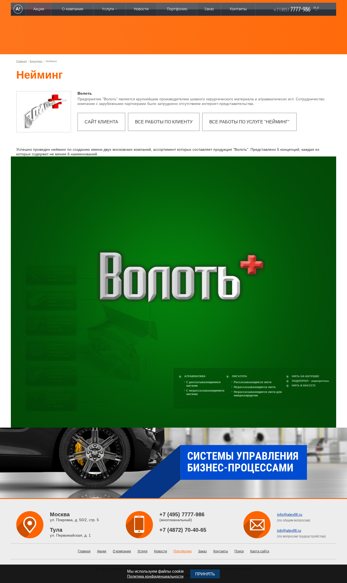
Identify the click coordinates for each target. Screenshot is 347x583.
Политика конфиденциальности (155, 576)
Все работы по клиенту (163, 122)
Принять (205, 574)
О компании (122, 551)
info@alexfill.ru (289, 514)
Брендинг (36, 61)
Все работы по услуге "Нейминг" (249, 122)
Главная (21, 61)
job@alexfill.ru (289, 530)
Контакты (220, 551)
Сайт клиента (101, 122)
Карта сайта (259, 551)
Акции (101, 551)
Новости (160, 551)
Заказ (202, 551)
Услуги (142, 551)
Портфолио (183, 551)
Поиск (239, 551)
